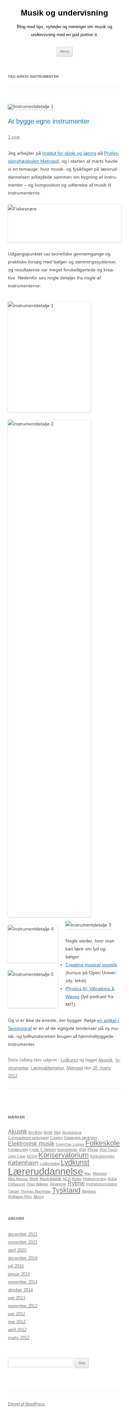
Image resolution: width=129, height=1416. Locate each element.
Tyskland (66, 1190)
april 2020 (17, 1250)
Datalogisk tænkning (80, 1138)
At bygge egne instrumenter (49, 121)
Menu (64, 51)
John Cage (16, 1156)
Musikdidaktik (51, 1179)
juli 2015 (16, 1266)
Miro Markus (18, 1179)
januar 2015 (19, 1274)
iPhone (92, 1150)
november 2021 (22, 1242)
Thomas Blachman (36, 1191)
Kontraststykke (102, 1156)
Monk (33, 1179)
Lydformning (50, 1163)
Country (56, 1138)
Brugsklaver (72, 1132)
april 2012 (17, 1329)
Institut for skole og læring (69, 153)
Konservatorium (63, 1155)
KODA (32, 1156)
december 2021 (22, 1234)
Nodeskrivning (94, 1179)
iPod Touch (108, 1150)
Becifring (35, 1132)
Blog (57, 1132)
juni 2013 (16, 1297)
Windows (89, 1191)
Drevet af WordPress (26, 1404)
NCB (66, 1179)
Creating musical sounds (91, 964)
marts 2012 (18, 1337)
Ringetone (58, 1184)
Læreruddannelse (47, 1067)
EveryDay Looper (70, 1144)
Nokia (112, 1179)
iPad (82, 1150)
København (23, 1163)
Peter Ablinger (37, 1184)
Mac (87, 1173)
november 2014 (22, 1281)
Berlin (48, 1132)
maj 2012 (16, 1321)
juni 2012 (16, 1313)
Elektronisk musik (31, 1143)
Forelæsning (18, 1150)
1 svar (14, 137)
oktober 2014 (20, 1289)
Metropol (74, 1067)
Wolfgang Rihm (20, 1197)
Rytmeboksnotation (101, 1184)
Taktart (13, 1191)
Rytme (76, 1183)
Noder (77, 1179)
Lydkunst (69, 1059)
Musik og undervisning (64, 12)
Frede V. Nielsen (42, 1150)
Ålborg (38, 1197)
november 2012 (22, 1305)
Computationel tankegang (28, 1138)
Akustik (105, 1059)
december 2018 (22, 1258)
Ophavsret (16, 1184)
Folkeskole (102, 1143)
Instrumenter (67, 1150)
